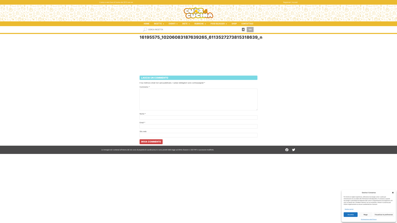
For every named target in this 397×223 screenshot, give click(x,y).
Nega (366, 215)
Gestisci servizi (349, 209)
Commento (145, 87)
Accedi (295, 2)
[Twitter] (294, 150)
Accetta (351, 215)
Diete (185, 24)
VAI (250, 29)
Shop (234, 24)
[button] (393, 193)
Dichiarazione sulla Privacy (369, 219)
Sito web (143, 131)
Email (142, 122)
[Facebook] (287, 150)
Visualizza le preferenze (384, 215)
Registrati (287, 2)
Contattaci (247, 24)
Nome (143, 114)
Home (146, 24)
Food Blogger (218, 24)
